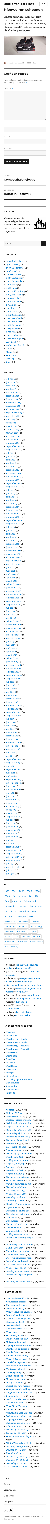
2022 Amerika (13, 321)
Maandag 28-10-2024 (17, 1453)
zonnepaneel (36, 941)
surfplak (33, 931)
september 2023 (14, 483)
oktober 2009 (12, 806)
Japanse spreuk (13, 1150)
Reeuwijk (10, 358)
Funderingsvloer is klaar (18, 1251)
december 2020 (13, 591)
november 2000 (13, 850)
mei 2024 (10, 460)
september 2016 (14, 746)
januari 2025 (12, 433)
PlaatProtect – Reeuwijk (17, 1049)
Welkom (10, 1167)
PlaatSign (9, 931)
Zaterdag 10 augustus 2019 (29, 988)
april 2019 (11, 651)
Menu (43, 4)
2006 (29, 891)
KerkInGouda (12, 1076)
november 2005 (13, 830)
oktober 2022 (12, 517)
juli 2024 (10, 453)
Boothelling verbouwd (17, 1261)
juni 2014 (10, 773)
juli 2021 (10, 567)
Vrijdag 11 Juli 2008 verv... (18, 1126)
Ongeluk (34, 921)
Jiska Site (10, 1093)
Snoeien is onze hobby (17, 1355)
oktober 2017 (12, 709)
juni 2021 (10, 571)
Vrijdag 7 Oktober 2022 (27, 965)
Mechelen (23, 921)
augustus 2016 (13, 749)
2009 (7, 896)
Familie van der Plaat (18, 4)
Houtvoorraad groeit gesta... (19, 1275)
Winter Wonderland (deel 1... (19, 1443)
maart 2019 (11, 655)
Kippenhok (21, 1002)
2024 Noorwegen (14, 338)
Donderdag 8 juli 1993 (16, 1133)
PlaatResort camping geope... (20, 1237)
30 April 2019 (22, 992)
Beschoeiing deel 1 (15, 1315)
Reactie (8, 89)
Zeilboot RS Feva (14, 1113)
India (13, 911)
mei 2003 (10, 840)
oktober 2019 (12, 631)
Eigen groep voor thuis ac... (19, 1345)
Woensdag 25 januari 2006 (19, 1153)
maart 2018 (11, 695)
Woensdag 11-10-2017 (16, 1463)
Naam (6, 125)
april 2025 (11, 423)
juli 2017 (10, 719)
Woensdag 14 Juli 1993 (17, 1187)
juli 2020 (10, 608)
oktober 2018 (12, 672)
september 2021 (14, 561)
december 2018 (13, 665)
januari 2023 (12, 510)
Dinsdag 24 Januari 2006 (18, 1204)
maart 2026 (12, 392)
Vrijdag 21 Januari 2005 (17, 1234)
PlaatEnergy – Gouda (16, 1039)
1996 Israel (11, 271)
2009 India (11, 288)
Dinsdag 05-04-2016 (16, 1450)
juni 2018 (10, 685)
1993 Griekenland (14, 261)
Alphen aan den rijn (15, 345)
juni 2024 (10, 456)
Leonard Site (12, 1089)
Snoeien (10, 1409)
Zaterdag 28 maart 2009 (18, 1264)
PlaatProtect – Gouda (16, 1042)
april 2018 (11, 692)
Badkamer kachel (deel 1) (18, 1423)
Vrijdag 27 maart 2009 (17, 1160)
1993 (7, 891)
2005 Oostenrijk (14, 278)
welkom (37, 936)
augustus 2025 (13, 416)
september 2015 (14, 759)
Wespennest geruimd (30, 978)
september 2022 (14, 520)
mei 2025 (10, 419)
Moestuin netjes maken (17, 1305)
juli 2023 (10, 490)
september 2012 (14, 783)
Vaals (16, 936)
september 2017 (13, 712)
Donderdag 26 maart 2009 (19, 1244)
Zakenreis (9, 941)
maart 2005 (11, 833)
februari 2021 (12, 584)
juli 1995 (10, 863)
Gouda (9, 352)
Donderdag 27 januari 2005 (19, 1130)
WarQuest (11, 1072)
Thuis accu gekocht (15, 1369)
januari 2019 (12, 661)
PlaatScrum (11, 1056)
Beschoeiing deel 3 (15, 1308)
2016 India (11, 305)
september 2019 (14, 635)
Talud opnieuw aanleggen (18, 1184)
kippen (8, 916)
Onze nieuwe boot (15, 1180)
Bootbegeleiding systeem (28, 998)
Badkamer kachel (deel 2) (18, 1416)
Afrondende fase (14, 1008)
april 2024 (11, 463)
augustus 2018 (13, 678)
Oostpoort (11, 355)
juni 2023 (10, 493)
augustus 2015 (13, 762)
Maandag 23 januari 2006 (18, 1211)
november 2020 (13, 594)
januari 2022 (12, 547)
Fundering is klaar (15, 1200)
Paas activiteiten (24, 1012)
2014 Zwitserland (14, 295)
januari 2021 (12, 587)
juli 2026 (10, 379)
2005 (21, 891)
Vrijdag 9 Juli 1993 (15, 1163)
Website (8, 148)
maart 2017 (11, 732)
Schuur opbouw (13, 1426)
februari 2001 (12, 847)
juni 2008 (10, 823)
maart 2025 (11, 426)
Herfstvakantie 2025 (16, 1399)
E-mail (7, 137)
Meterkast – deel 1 (15, 1170)
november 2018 (13, 668)
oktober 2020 (12, 598)
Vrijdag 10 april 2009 (16, 1268)
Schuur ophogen (14, 1396)
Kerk (34, 911)
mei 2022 (10, 534)
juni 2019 (10, 645)
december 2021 (13, 550)
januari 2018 (12, 702)
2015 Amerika (12, 298)
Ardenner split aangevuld (18, 1318)
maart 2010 (11, 799)
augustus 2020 (13, 604)
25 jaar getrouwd (14, 1419)
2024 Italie (11, 332)
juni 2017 (10, 722)
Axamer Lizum (19, 896)
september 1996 (14, 857)
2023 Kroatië (12, 328)
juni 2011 (10, 793)
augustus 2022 (13, 524)
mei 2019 (10, 648)
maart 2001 (11, 843)
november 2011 (13, 789)
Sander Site (11, 1086)
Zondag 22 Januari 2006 (17, 1140)
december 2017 (13, 705)
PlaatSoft (10, 1032)
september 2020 (14, 601)
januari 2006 (12, 826)
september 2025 (14, 412)
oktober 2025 (12, 409)
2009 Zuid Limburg (15, 291)
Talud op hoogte (14, 1227)
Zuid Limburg (11, 946)
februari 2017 (12, 736)
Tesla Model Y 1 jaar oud (17, 1406)
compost (16, 901)
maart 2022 (11, 540)
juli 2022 (10, 527)
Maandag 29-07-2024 (17, 1460)
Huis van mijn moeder (17, 1342)
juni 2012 (10, 786)
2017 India (11, 308)
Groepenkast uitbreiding (18, 1389)
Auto (8, 348)
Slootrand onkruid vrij (17, 1298)
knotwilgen (20, 916)
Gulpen (23, 906)
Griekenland (30, 901)
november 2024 (13, 439)
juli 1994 (10, 870)
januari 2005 (12, 837)
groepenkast (11, 906)
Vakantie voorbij (14, 1328)
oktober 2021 (12, 557)
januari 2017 (12, 739)
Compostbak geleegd (16, 1302)
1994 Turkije (12, 264)
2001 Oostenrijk (13, 274)
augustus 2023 (13, 486)
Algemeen (11, 342)
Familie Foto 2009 (15, 1254)
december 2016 (13, 742)
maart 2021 (11, 581)
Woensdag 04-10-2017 (17, 1429)
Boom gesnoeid (23, 968)
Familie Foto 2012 (14, 1157)
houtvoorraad (36, 906)
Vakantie (25, 936)
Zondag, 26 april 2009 (17, 1224)
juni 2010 (10, 796)
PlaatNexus (11, 1066)
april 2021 (11, 577)
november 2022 (13, 513)
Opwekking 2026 (14, 1335)
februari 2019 (12, 658)
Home (7, 1478)
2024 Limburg (13, 335)
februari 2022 (12, 544)
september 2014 (14, 769)
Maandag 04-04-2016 (17, 1446)
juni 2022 (10, 530)
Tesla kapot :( (13, 1332)
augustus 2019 (13, 638)
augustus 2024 (13, 449)
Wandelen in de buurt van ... (19, 1365)
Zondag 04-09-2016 (16, 1433)
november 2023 (13, 476)
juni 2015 (10, 766)
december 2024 (13, 436)
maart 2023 (11, 503)
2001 (14, 891)
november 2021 (13, 554)
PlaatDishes (12, 1052)
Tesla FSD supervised (16, 1359)
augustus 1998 (13, 853)
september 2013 (13, 779)
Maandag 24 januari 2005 (18, 1281)
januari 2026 (12, 399)
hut (6, 911)
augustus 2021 (13, 564)
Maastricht (10, 921)
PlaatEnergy (36, 926)
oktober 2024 (12, 443)
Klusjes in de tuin (14, 1403)
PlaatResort (11, 1035)
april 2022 (11, 537)
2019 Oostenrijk (14, 315)
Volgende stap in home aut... (20, 1392)
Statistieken (10, 1490)
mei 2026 (10, 386)
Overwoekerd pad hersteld (19, 1312)
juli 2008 (10, 820)
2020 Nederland (14, 318)
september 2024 (14, 446)
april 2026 (11, 389)
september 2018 (14, 675)
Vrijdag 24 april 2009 (16, 1194)
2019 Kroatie (12, 311)
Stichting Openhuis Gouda (19, 1079)
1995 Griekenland (14, 268)
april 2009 (11, 810)
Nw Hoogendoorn (14, 985)
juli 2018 (10, 682)
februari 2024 (12, 470)
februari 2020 (12, 621)
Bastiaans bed (13, 1325)
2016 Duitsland (13, 301)
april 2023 (11, 500)
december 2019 (13, 624)
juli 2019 (10, 641)
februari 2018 (12, 699)
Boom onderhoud (14, 1376)
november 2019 (13, 628)
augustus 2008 (13, 816)
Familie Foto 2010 (14, 1248)
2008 (37, 891)
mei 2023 (10, 497)
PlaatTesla (11, 1069)
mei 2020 (10, 614)
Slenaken (21, 931)
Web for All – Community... (19, 1123)
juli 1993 (10, 874)
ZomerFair (22, 941)
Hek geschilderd (14, 1382)
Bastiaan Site (12, 1083)
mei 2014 (10, 776)
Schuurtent (11, 1217)
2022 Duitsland (13, 325)
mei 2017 (10, 725)
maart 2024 (11, 466)
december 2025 (13, 402)
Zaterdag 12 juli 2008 (16, 1147)
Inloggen (8, 1502)
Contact (10, 1110)
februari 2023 (12, 507)
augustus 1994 (13, 867)
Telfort (8, 936)
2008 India (11, 284)
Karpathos (24, 911)
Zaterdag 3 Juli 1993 (15, 1190)
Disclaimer (11, 1143)
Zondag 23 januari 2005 (17, 1177)
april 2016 (11, 756)
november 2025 (13, 406)
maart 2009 (12, 813)
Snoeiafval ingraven (15, 1362)
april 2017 (11, 729)
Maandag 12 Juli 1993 (16, 1197)
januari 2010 (12, 803)
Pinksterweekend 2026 (17, 1339)
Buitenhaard (12, 1221)
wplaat (10, 63)
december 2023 (13, 473)
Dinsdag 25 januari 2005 (18, 1137)
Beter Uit (33, 896)
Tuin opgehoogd (14, 1372)
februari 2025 (12, 429)
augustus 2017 (13, 715)
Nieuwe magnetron (15, 1379)
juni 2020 (10, 611)
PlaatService (12, 1062)
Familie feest (12, 1352)
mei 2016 (10, 752)
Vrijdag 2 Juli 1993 (15, 1174)
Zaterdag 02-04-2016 (16, 1466)
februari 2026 (12, 396)
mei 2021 (10, 574)
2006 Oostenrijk (14, 281)
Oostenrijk (10, 926)
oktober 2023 (12, 480)
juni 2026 (11, 382)
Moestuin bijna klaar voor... (19, 1258)
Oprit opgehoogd (24, 981)
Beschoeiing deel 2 (15, 1322)
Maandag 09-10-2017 (16, 1456)
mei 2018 (10, 688)
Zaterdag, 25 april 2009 (17, 1214)
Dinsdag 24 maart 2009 (17, 1271)
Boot (7, 901)
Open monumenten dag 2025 (20, 1436)
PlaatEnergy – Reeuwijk (17, 1046)
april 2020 (11, 618)
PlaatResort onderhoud (17, 1349)
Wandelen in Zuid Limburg (19, 1413)
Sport (35, 63)
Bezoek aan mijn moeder (18, 1386)
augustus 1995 (13, 860)
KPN (31, 916)
